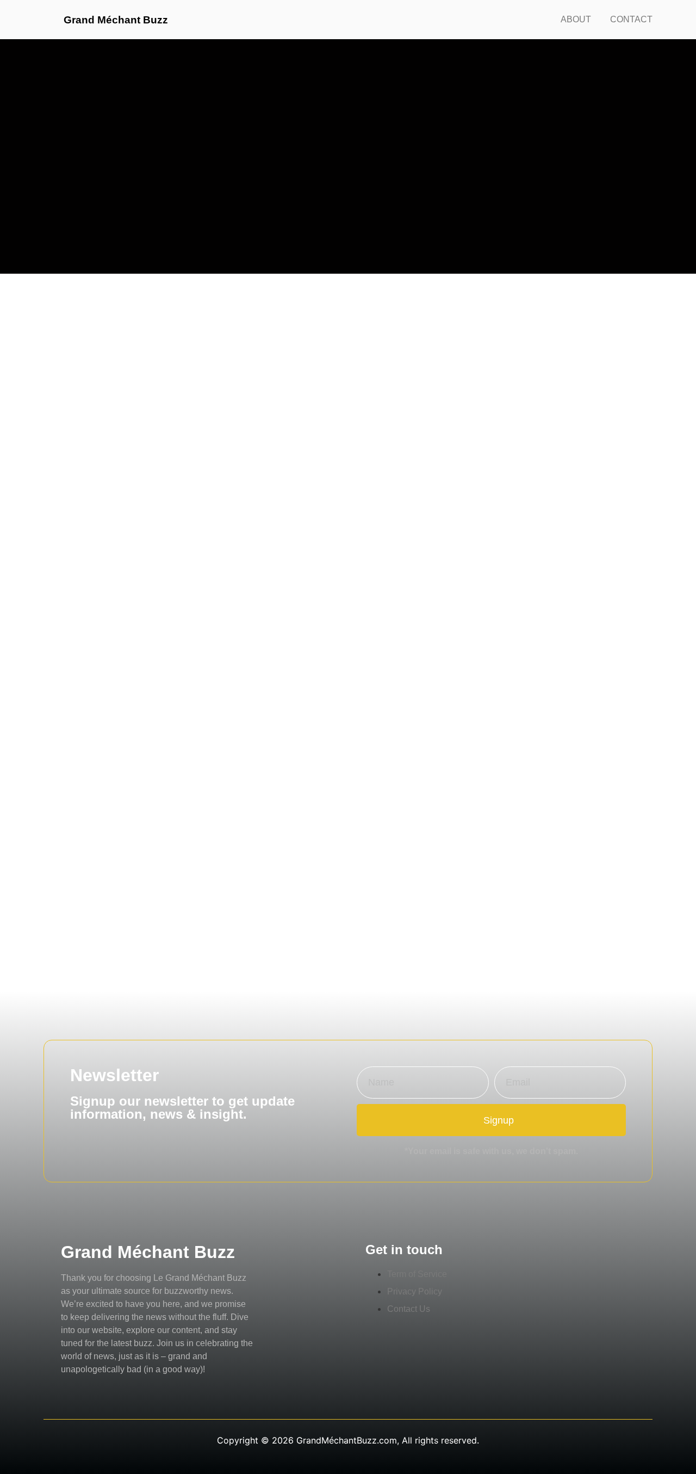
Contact (631, 19)
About (576, 19)
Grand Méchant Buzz (116, 20)
